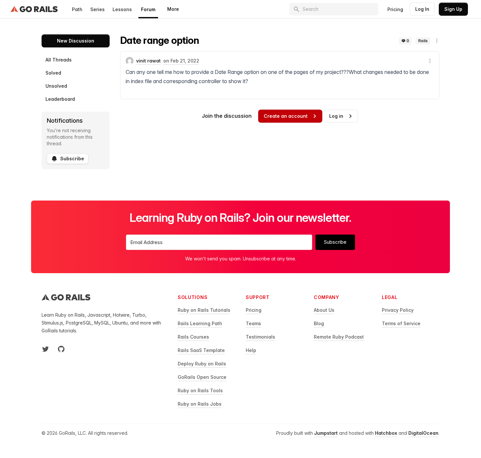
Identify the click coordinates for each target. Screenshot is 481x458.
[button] (436, 40)
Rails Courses (193, 337)
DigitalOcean (423, 433)
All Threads (58, 59)
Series (97, 9)
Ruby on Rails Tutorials (204, 310)
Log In (422, 9)
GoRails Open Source (202, 377)
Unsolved (56, 86)
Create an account (286, 116)
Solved (53, 73)
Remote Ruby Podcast (339, 337)
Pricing (395, 9)
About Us (324, 310)
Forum (148, 9)
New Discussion (75, 41)
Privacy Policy (398, 310)
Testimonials (260, 337)
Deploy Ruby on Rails (202, 363)
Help (251, 350)
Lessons (122, 9)
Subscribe (72, 158)
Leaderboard (60, 99)
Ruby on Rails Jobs (200, 404)
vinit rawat (148, 60)
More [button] (173, 9)
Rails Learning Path (200, 323)
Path (77, 9)
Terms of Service (401, 323)
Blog (319, 323)
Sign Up (453, 9)
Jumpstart (326, 433)
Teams (253, 323)
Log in (336, 116)
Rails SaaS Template (201, 350)
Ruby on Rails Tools (200, 390)
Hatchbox (386, 433)
